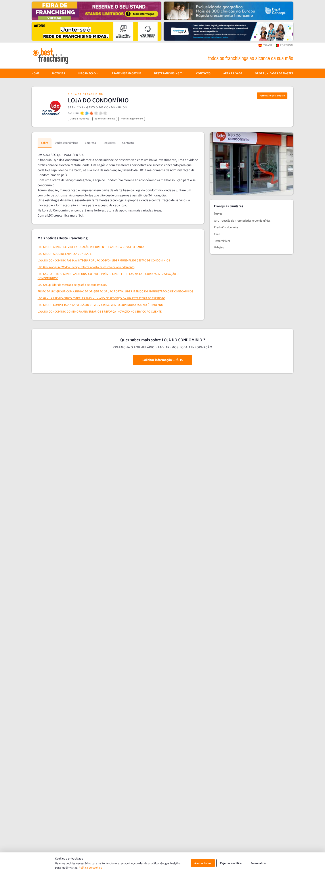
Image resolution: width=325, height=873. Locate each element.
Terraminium (222, 241)
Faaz (217, 234)
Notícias (58, 73)
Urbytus (219, 247)
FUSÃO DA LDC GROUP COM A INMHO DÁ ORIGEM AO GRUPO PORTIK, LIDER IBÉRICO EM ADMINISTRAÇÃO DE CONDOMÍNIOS (115, 291)
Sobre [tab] (44, 143)
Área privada (232, 73)
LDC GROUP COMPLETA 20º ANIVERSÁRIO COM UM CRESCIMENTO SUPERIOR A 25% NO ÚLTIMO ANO (100, 305)
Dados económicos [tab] (66, 143)
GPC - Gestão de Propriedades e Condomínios (242, 221)
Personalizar (258, 863)
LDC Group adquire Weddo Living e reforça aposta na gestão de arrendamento (86, 267)
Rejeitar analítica (231, 863)
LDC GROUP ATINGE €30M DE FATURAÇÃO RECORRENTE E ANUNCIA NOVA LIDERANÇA (91, 247)
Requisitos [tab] (109, 143)
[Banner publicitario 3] (96, 31)
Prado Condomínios (226, 227)
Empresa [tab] (90, 143)
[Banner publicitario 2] (228, 10)
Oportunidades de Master (274, 73)
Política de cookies (90, 867)
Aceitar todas (202, 863)
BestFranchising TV (168, 73)
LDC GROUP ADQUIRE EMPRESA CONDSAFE (65, 254)
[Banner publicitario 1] (96, 10)
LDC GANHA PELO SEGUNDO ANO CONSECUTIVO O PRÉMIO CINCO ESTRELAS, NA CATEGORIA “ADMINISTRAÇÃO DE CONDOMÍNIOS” (109, 276)
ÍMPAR (218, 214)
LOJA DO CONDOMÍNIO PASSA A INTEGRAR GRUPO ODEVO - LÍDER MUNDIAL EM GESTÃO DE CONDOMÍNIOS (104, 260)
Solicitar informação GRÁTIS (162, 359)
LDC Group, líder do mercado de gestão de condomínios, (72, 285)
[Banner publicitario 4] (228, 31)
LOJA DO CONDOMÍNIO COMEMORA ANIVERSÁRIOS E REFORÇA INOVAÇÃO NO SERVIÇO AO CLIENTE (100, 311)
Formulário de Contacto (272, 96)
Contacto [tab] (128, 143)
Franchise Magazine (126, 73)
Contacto (203, 73)
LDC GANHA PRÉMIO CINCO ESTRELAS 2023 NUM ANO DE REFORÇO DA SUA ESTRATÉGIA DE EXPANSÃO (101, 298)
